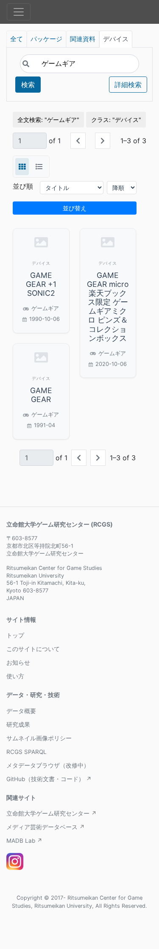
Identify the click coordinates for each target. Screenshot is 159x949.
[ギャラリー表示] (22, 166)
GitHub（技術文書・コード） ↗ (49, 779)
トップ (15, 635)
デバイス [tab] (115, 39)
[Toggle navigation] (19, 11)
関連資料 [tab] (82, 39)
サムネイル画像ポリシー (39, 738)
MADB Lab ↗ (24, 840)
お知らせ (18, 662)
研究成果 (18, 724)
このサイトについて (33, 649)
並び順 (23, 186)
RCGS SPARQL (26, 751)
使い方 (15, 676)
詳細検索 (128, 84)
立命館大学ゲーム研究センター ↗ (51, 813)
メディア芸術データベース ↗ (45, 827)
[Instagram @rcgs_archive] (14, 861)
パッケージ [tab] (46, 39)
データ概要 (21, 711)
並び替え (74, 208)
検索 (28, 84)
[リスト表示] (39, 166)
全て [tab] (16, 39)
